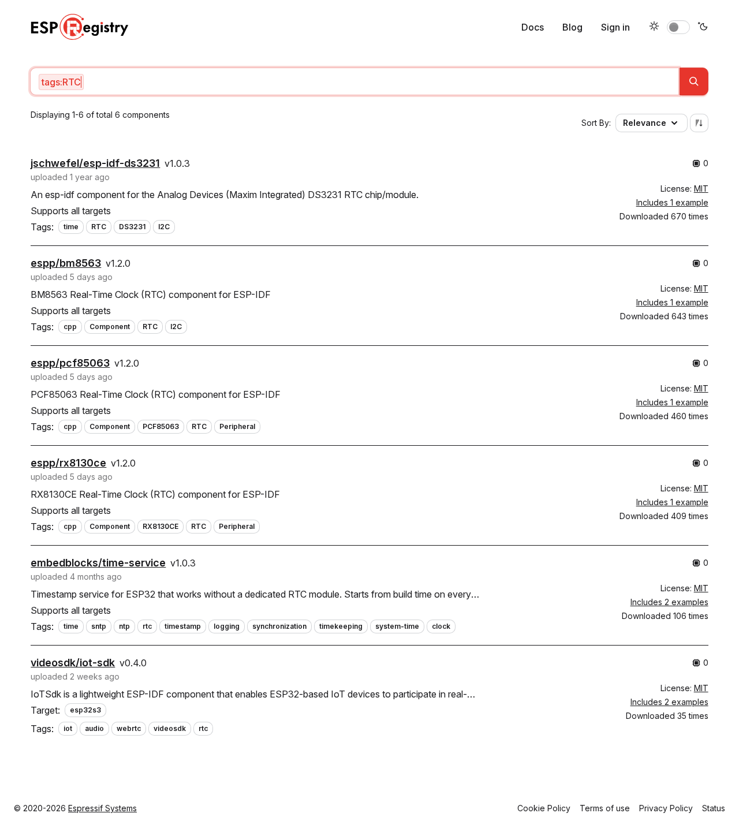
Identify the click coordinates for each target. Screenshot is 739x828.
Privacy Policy (666, 808)
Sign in (615, 27)
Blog (572, 27)
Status (713, 808)
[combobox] (354, 81)
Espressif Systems (102, 808)
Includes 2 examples (669, 602)
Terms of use (605, 808)
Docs (532, 27)
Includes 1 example (672, 202)
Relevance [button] (644, 123)
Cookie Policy (543, 808)
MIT (701, 188)
